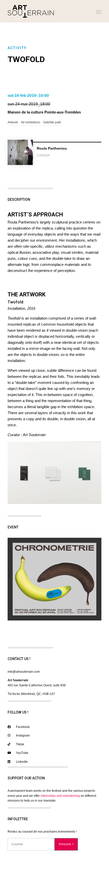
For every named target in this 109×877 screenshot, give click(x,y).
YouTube (21, 753)
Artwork (13, 122)
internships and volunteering (60, 796)
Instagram (22, 735)
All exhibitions (30, 122)
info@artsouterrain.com (24, 671)
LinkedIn (21, 761)
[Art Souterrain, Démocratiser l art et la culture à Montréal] (31, 11)
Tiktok (19, 744)
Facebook (22, 727)
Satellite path (52, 122)
